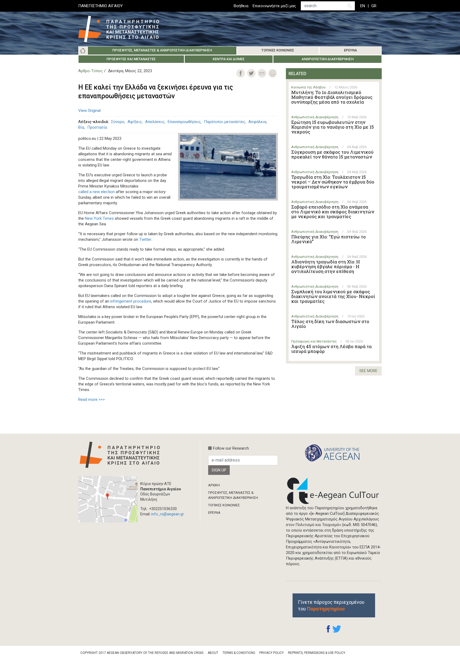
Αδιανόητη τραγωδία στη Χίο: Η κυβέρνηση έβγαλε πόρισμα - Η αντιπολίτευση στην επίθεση (325, 266)
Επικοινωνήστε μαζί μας (274, 5)
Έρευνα (350, 50)
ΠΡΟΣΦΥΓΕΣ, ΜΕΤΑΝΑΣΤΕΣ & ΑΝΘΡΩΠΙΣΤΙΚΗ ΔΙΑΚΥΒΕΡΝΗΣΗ (233, 495)
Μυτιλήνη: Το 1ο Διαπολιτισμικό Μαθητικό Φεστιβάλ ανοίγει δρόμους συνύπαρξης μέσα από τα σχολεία (331, 97)
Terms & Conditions (239, 653)
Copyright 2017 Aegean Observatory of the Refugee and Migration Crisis (141, 653)
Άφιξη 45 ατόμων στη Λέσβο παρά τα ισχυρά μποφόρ (331, 349)
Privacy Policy (271, 653)
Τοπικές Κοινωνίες (277, 50)
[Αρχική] (122, 29)
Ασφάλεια (257, 121)
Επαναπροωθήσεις (184, 121)
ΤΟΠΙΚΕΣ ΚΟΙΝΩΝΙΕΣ (224, 505)
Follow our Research (231, 448)
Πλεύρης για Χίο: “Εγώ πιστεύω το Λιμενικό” (328, 239)
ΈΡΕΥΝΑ (214, 513)
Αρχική (83, 51)
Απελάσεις (155, 121)
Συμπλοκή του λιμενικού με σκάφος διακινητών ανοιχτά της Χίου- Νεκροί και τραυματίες (333, 296)
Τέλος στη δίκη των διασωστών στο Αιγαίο (330, 324)
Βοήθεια (241, 5)
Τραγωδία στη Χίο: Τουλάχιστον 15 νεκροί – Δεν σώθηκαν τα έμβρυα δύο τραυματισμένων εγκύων (332, 182)
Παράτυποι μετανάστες (224, 121)
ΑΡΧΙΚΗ (214, 485)
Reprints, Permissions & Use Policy (316, 653)
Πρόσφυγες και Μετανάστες (131, 59)
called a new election (96, 191)
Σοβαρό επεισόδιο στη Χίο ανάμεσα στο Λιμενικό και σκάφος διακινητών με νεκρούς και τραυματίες (332, 212)
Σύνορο (117, 121)
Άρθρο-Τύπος (90, 70)
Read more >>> (91, 399)
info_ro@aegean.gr (167, 514)
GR (373, 5)
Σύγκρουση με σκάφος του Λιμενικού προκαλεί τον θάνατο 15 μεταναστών (332, 154)
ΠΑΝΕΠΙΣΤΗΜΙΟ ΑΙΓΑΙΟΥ (100, 5)
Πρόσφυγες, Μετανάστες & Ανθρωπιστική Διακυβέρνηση (162, 50)
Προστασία (97, 127)
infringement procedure (130, 301)
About (213, 653)
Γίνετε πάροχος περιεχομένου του (331, 605)
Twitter (145, 239)
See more (368, 370)
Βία (81, 127)
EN (362, 5)
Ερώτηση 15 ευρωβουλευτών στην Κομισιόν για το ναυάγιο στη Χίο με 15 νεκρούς (332, 127)
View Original (89, 110)
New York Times (99, 218)
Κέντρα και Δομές (229, 59)
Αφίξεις (135, 121)
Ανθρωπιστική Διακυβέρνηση (328, 59)
